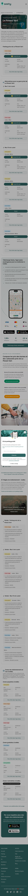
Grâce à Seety (14, 463)
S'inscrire (14, 455)
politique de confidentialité (14, 460)
